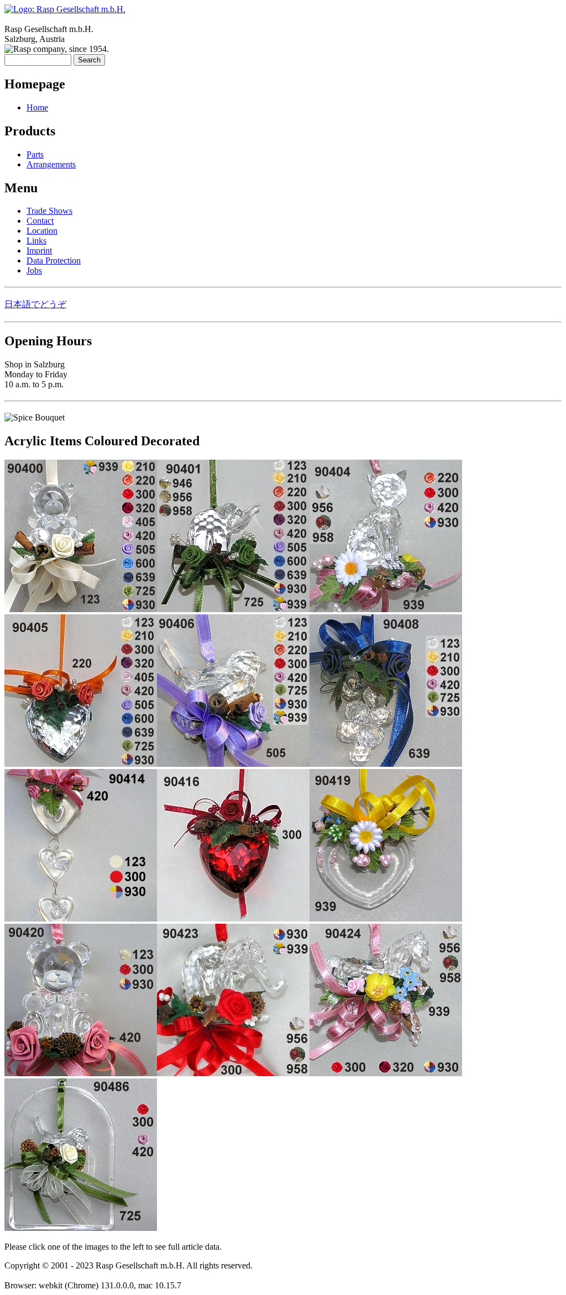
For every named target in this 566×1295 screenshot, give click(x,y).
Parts (35, 154)
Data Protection (54, 260)
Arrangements (51, 164)
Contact (40, 220)
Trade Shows (49, 210)
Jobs (34, 270)
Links (36, 240)
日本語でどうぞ (35, 304)
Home (37, 107)
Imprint (39, 250)
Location (42, 230)
